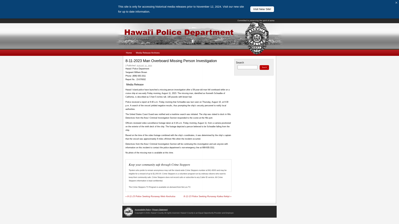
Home (129, 52)
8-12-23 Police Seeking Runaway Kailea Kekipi (207, 196)
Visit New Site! (262, 9)
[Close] (396, 2)
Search (240, 62)
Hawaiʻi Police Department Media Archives (199, 36)
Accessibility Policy (143, 210)
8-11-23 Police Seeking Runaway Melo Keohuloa (150, 196)
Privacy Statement (160, 210)
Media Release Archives (148, 52)
